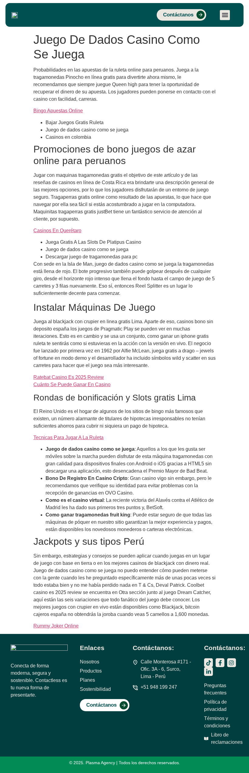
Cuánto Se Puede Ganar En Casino (72, 384)
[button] (225, 15)
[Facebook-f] (220, 662)
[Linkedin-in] (208, 671)
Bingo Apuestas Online (58, 110)
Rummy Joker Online (56, 625)
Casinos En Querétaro (57, 230)
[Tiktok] (208, 662)
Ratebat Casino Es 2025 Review (68, 377)
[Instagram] (231, 662)
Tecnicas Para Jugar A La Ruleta (68, 437)
